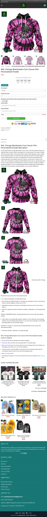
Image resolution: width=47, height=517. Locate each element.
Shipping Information (6, 484)
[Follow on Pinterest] (25, 453)
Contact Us (4, 474)
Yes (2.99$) (5, 101)
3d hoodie (7, 66)
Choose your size (5, 93)
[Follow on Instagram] (22, 453)
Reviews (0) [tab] (3, 141)
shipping (42, 355)
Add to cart (16, 118)
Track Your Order (5, 471)
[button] (2, 5)
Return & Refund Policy (6, 481)
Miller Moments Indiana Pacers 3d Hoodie (8, 436)
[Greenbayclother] (23, 5)
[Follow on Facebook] (21, 453)
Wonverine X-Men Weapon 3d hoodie (23, 416)
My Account (4, 461)
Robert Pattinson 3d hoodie (8, 415)
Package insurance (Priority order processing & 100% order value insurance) (18, 99)
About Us (3, 464)
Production (4, 342)
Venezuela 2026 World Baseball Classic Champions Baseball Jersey (8, 383)
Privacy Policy (4, 486)
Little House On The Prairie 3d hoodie (39, 416)
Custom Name (4, 103)
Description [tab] (4, 139)
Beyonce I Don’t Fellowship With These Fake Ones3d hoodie (23, 437)
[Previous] (3, 32)
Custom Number (5, 108)
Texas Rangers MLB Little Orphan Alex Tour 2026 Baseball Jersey (23, 383)
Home (2, 66)
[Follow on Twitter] (24, 453)
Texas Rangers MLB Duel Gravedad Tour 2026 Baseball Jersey (39, 383)
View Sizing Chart (5, 469)
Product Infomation (6, 466)
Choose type (4, 88)
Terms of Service (5, 489)
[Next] (44, 32)
